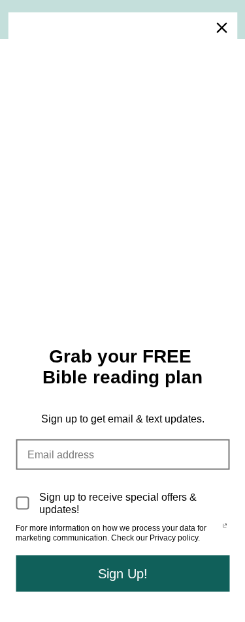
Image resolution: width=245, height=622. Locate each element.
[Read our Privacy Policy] (225, 529)
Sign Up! (123, 573)
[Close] (221, 28)
